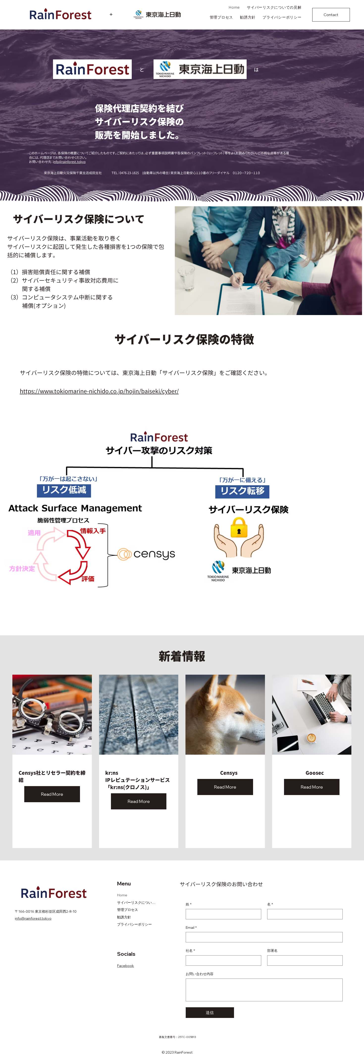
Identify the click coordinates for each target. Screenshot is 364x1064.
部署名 (272, 950)
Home (122, 895)
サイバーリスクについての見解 (136, 902)
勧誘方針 (124, 917)
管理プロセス (127, 909)
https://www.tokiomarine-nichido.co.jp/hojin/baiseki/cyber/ (99, 391)
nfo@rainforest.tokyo (70, 162)
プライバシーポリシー (134, 924)
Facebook (125, 965)
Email (191, 927)
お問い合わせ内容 (199, 974)
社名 (190, 950)
